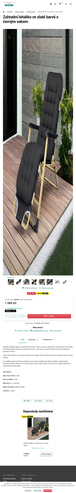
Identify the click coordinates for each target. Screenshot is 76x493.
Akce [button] (31, 293)
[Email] (51, 4)
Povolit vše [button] (47, 490)
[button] (70, 152)
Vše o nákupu (28, 475)
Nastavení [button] (28, 490)
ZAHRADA (9, 11)
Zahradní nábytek (19, 11)
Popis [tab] (22, 340)
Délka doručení (26, 481)
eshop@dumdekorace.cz (40, 331)
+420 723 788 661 (23, 331)
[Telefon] (55, 4)
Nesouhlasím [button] (38, 490)
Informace (9, 475)
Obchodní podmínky (9, 479)
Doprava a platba (26, 479)
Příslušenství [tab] (48, 340)
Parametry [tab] (33, 340)
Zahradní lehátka (30, 11)
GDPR (5, 481)
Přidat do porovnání (47, 288)
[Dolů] (22, 317)
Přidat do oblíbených (31, 288)
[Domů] (9, 4)
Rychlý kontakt (56, 331)
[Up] (22, 315)
